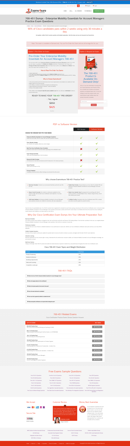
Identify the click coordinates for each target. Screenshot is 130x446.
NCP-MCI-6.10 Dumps (36, 438)
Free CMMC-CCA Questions (94, 380)
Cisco (32, 25)
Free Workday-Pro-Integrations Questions (75, 390)
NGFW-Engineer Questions (94, 385)
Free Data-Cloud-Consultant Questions (55, 390)
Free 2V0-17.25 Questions (36, 380)
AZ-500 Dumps (36, 433)
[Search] (78, 5)
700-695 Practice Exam (32, 340)
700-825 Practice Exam (32, 354)
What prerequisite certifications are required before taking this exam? (41, 301)
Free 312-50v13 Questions (55, 383)
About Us (33, 443)
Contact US (61, 443)
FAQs (39, 443)
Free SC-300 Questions (55, 385)
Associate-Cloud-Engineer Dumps (55, 433)
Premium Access (98, 11)
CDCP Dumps (75, 435)
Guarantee (44, 443)
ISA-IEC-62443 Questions (36, 388)
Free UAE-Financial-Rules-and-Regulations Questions (94, 391)
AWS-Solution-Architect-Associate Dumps (36, 430)
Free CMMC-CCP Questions (55, 380)
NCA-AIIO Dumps (55, 438)
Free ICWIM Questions (75, 383)
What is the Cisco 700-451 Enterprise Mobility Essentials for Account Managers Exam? (44, 275)
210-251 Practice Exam (32, 344)
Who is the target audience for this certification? (37, 281)
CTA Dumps (93, 435)
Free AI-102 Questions (36, 383)
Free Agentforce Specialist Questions (55, 388)
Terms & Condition (53, 443)
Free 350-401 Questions (94, 378)
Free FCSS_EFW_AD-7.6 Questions (94, 388)
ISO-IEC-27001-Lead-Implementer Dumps (94, 433)
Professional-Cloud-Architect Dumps (55, 430)
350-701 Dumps (74, 433)
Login (95, 5)
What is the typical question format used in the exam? (38, 286)
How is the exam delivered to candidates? (36, 291)
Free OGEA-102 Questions (74, 385)
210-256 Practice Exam (32, 349)
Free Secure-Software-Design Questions (36, 390)
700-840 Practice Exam (32, 358)
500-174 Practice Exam (32, 330)
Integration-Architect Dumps (36, 435)
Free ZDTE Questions (94, 375)
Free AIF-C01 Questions (74, 380)
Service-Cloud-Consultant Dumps (75, 430)
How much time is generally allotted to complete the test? (39, 296)
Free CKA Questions (94, 383)
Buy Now (98, 326)
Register (88, 5)
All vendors (78, 11)
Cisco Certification (38, 25)
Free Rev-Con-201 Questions (55, 375)
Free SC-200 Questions (36, 385)
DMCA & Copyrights (70, 443)
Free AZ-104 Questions (75, 378)
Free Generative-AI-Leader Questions (75, 388)
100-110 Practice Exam (32, 335)
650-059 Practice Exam (32, 326)
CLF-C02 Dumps (55, 435)
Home (65, 11)
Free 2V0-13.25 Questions (74, 375)
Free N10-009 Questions (36, 378)
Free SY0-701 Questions (36, 375)
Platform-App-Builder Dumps (94, 430)
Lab (70, 11)
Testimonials (88, 11)
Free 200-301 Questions (55, 378)
